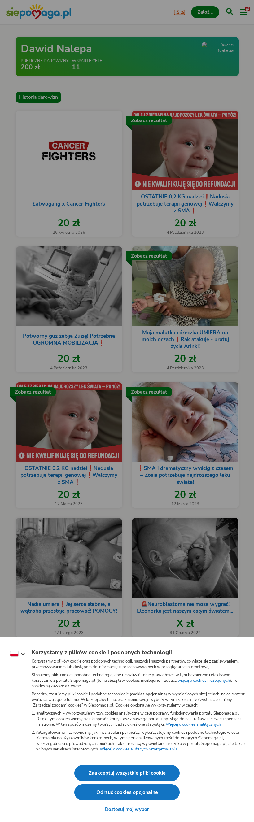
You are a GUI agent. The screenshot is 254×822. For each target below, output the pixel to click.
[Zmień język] (17, 654)
